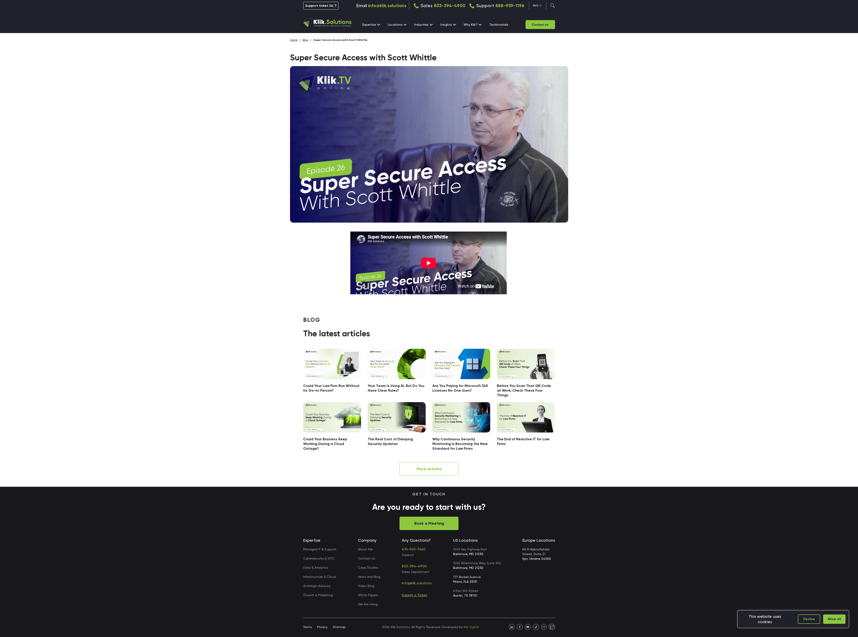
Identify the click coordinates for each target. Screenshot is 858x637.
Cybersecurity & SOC (319, 558)
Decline (809, 619)
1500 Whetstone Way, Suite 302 (477, 565)
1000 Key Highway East (470, 551)
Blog (305, 40)
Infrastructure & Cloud (319, 577)
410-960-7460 (414, 549)
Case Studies (368, 567)
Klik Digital (471, 627)
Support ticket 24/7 (320, 6)
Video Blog (366, 586)
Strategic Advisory (316, 586)
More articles (429, 468)
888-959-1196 (509, 5)
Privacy (322, 627)
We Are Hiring (368, 604)
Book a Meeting (429, 523)
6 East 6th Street (465, 593)
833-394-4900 (449, 5)
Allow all (834, 619)
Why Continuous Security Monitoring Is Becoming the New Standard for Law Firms (460, 444)
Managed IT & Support (319, 549)
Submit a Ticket (414, 595)
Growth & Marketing (318, 595)
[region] (793, 619)
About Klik (365, 549)
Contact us (540, 24)
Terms (307, 627)
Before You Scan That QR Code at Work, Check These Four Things (524, 390)
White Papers (368, 595)
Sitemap (339, 627)
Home (294, 40)
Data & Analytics (315, 567)
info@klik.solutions (387, 5)
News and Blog (369, 577)
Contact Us (366, 558)
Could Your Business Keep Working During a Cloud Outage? (325, 444)
